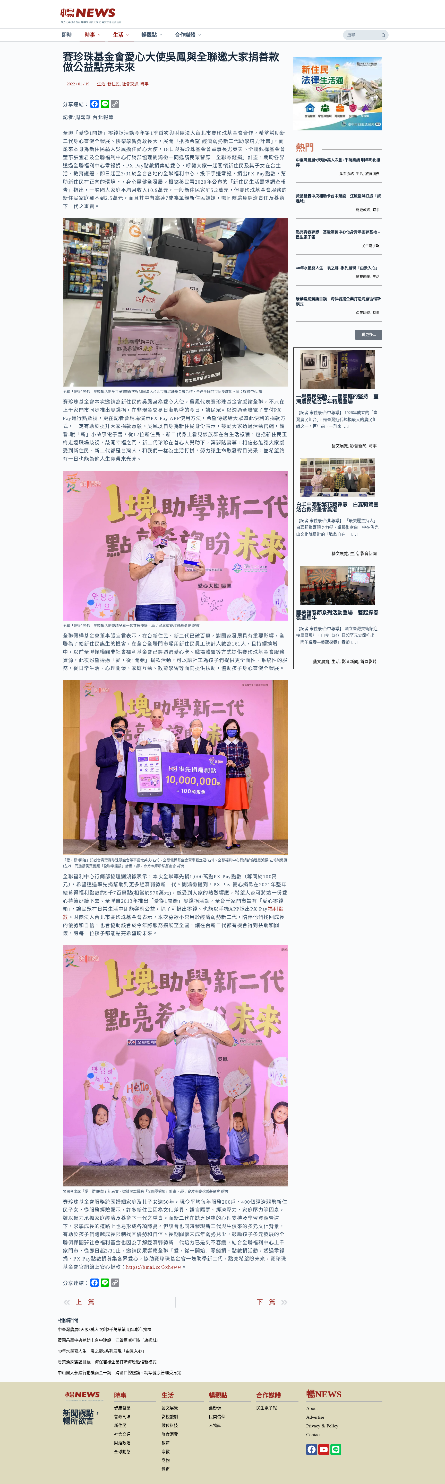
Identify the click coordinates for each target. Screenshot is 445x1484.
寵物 (165, 1460)
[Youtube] (323, 1449)
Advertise (315, 1417)
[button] (368, 335)
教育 (165, 1443)
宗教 (165, 1452)
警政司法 (122, 1417)
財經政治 (363, 210)
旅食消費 (372, 174)
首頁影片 (368, 661)
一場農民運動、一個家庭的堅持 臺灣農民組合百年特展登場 (337, 399)
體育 (165, 1469)
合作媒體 (185, 35)
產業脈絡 (346, 174)
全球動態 (122, 1452)
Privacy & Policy (322, 1425)
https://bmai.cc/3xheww (154, 1267)
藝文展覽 (339, 446)
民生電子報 (371, 246)
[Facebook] (311, 1449)
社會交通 (130, 84)
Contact (313, 1434)
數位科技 (169, 1425)
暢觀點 (149, 35)
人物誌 (215, 1425)
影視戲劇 (363, 277)
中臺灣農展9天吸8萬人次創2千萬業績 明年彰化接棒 (104, 1329)
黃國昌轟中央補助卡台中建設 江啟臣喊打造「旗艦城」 (109, 1340)
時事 (90, 35)
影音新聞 (358, 446)
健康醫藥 (122, 1408)
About (312, 1408)
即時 (67, 35)
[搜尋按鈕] (383, 35)
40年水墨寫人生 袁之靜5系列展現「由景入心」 (337, 268)
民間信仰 (217, 1417)
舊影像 (215, 1408)
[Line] (335, 1449)
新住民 (113, 84)
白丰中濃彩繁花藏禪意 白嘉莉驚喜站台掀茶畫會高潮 (337, 507)
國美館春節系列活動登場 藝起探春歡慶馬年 (337, 615)
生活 (118, 35)
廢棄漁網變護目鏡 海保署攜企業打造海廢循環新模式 (107, 1362)
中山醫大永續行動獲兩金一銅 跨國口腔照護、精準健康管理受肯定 (119, 1373)
